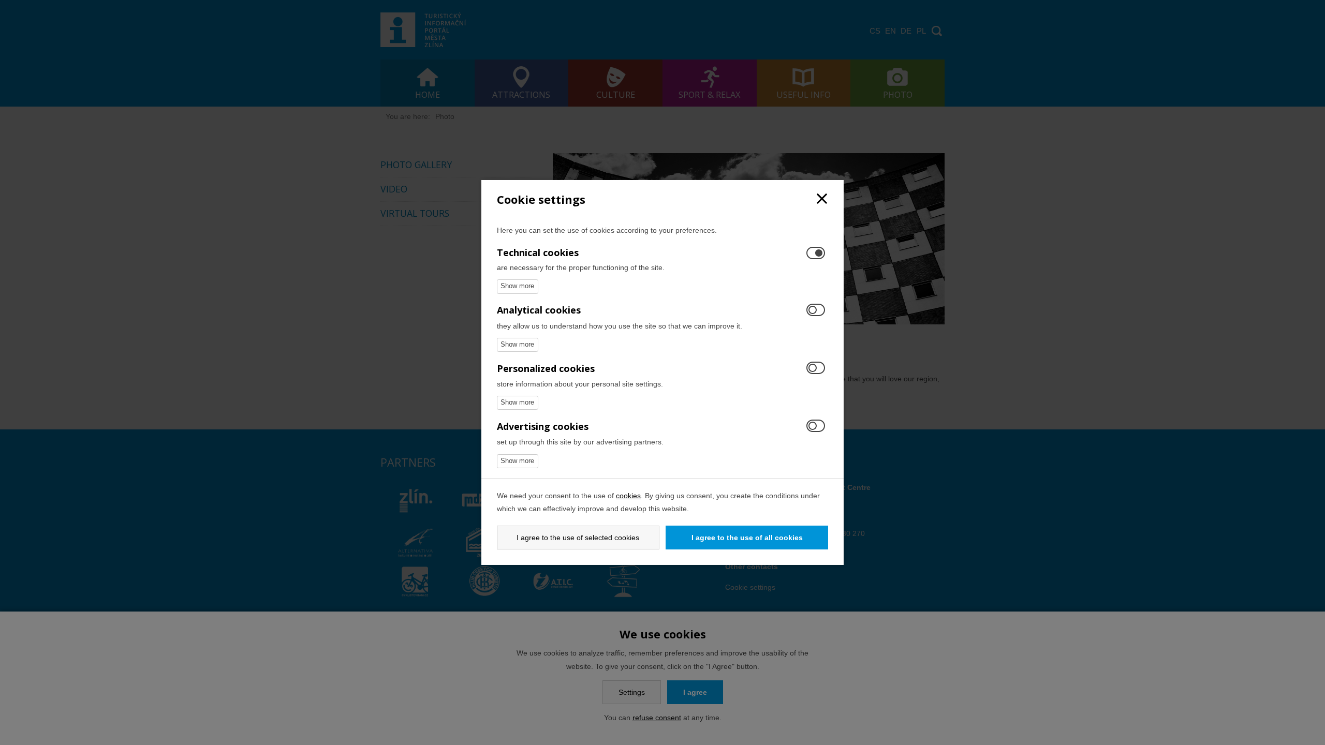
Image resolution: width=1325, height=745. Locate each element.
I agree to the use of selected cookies (578, 537)
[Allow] (815, 311)
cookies (628, 495)
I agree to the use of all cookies (747, 537)
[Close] (822, 199)
